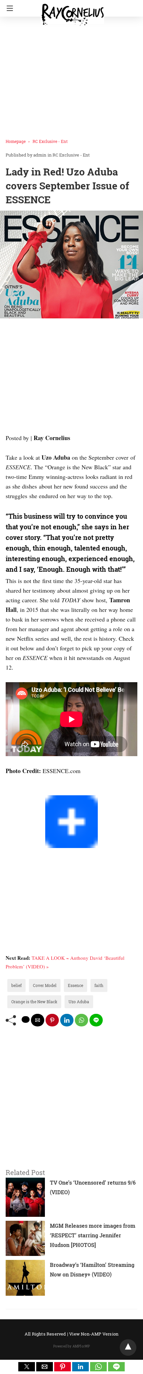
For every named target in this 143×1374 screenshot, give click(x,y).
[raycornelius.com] (72, 12)
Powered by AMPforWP (71, 1346)
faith (98, 985)
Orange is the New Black (34, 1001)
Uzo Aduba (79, 1001)
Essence (75, 985)
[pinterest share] (52, 1020)
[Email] (29, 790)
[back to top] (128, 1347)
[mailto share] (37, 1020)
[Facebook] (8, 790)
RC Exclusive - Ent (50, 141)
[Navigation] (8, 8)
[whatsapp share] (81, 1020)
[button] (26, 1366)
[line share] (96, 1020)
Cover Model (45, 985)
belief (16, 985)
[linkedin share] (66, 1020)
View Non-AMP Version (93, 1334)
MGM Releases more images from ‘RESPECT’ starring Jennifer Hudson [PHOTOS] (92, 1235)
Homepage (16, 141)
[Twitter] (13, 790)
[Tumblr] (24, 790)
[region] (71, 377)
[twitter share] (26, 1019)
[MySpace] (19, 790)
